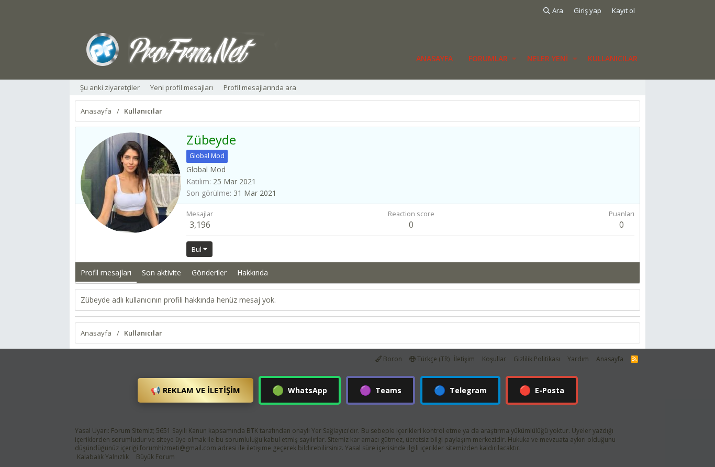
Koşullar (494, 358)
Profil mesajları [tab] (106, 272)
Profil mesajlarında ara (260, 87)
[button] (514, 58)
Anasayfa (434, 58)
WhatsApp (299, 390)
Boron (392, 358)
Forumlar (488, 58)
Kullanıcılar (613, 58)
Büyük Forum (155, 456)
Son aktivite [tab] (161, 272)
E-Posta (541, 390)
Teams (380, 390)
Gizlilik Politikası (536, 358)
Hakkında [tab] (252, 272)
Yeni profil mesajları (181, 87)
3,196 (199, 224)
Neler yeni (547, 58)
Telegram (460, 390)
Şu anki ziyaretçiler (110, 87)
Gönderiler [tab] (209, 272)
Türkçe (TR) (433, 358)
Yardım (578, 358)
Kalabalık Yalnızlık (103, 456)
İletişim (464, 358)
